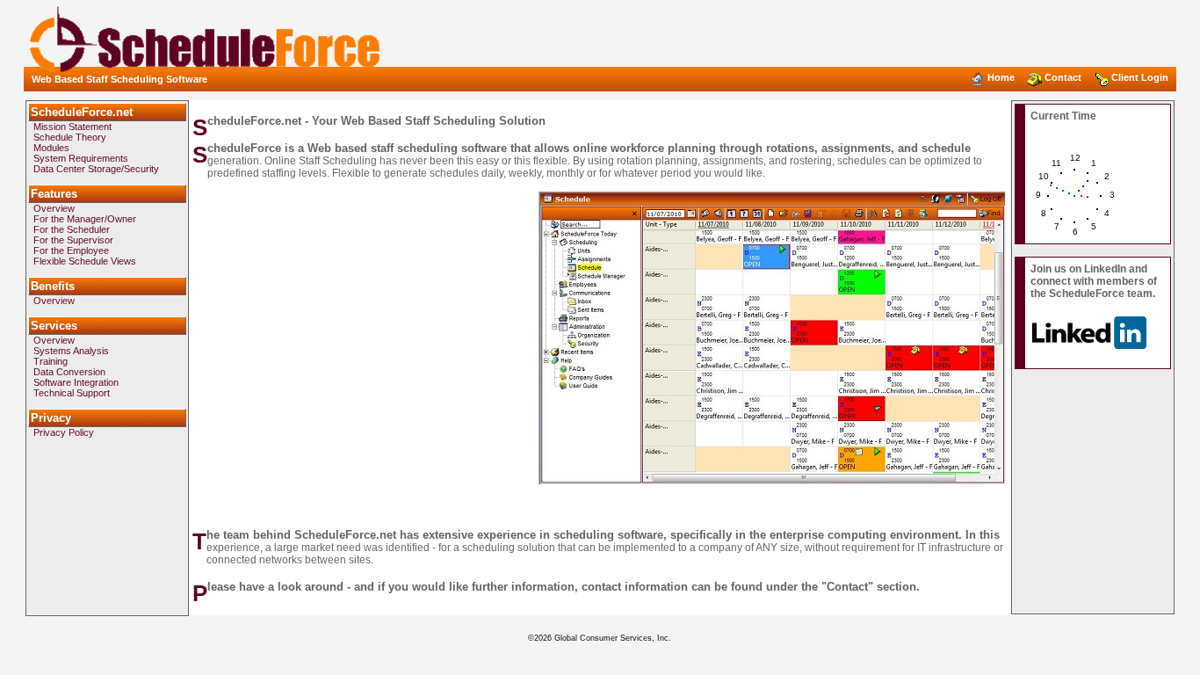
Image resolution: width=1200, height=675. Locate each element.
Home (1001, 77)
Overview (54, 208)
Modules (51, 147)
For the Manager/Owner (84, 219)
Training (50, 361)
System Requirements (80, 158)
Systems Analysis (71, 350)
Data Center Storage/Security (96, 168)
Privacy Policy (63, 432)
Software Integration (76, 382)
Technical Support (71, 393)
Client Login (1140, 77)
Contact (1063, 77)
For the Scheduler (71, 229)
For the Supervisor (73, 240)
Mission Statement (72, 126)
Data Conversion (69, 372)
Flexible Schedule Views (84, 261)
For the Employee (71, 250)
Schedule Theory (69, 137)
